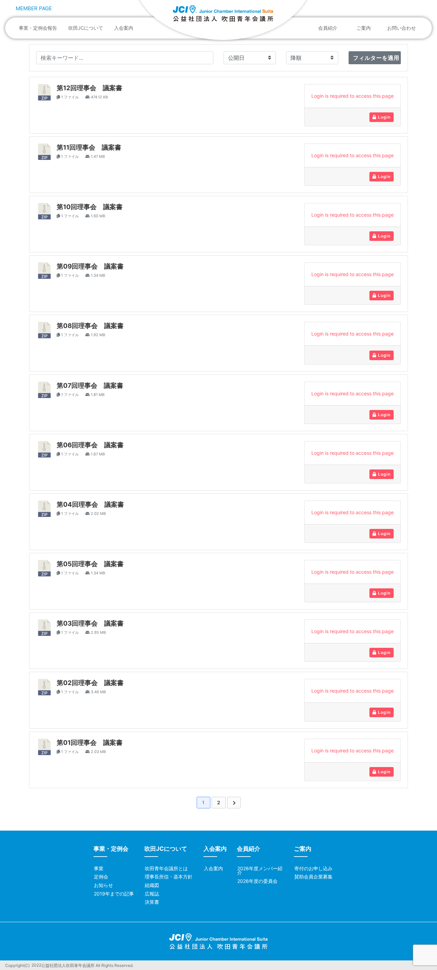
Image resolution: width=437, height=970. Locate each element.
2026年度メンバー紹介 (259, 870)
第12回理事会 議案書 (89, 88)
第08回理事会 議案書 (90, 326)
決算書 (152, 902)
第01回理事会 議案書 (90, 743)
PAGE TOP (420, 935)
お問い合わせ (401, 28)
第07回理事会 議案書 (90, 386)
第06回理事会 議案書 (90, 445)
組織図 (152, 885)
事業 (98, 868)
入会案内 (123, 28)
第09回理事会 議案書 (90, 266)
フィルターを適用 (376, 57)
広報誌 (152, 894)
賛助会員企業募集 (313, 876)
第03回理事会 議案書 (90, 623)
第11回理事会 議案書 (89, 147)
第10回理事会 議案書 (90, 207)
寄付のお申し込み (313, 868)
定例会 (101, 876)
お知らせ (103, 885)
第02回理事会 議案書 (90, 683)
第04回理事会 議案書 (90, 504)
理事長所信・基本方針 (169, 876)
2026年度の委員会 (257, 881)
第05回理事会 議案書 (90, 564)
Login (384, 117)
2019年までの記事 (114, 894)
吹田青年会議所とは (166, 868)
